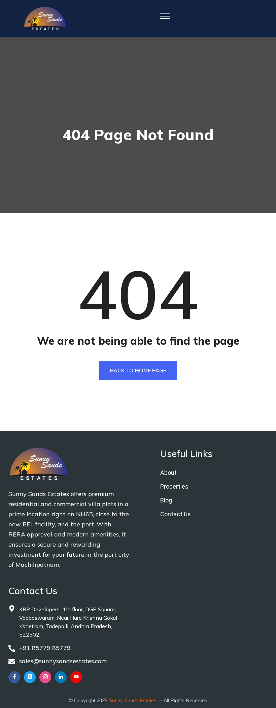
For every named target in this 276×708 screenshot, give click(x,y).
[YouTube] (76, 677)
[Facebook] (14, 677)
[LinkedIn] (61, 677)
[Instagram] (45, 677)
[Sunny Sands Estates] (45, 18)
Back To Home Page (138, 370)
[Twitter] (30, 677)
